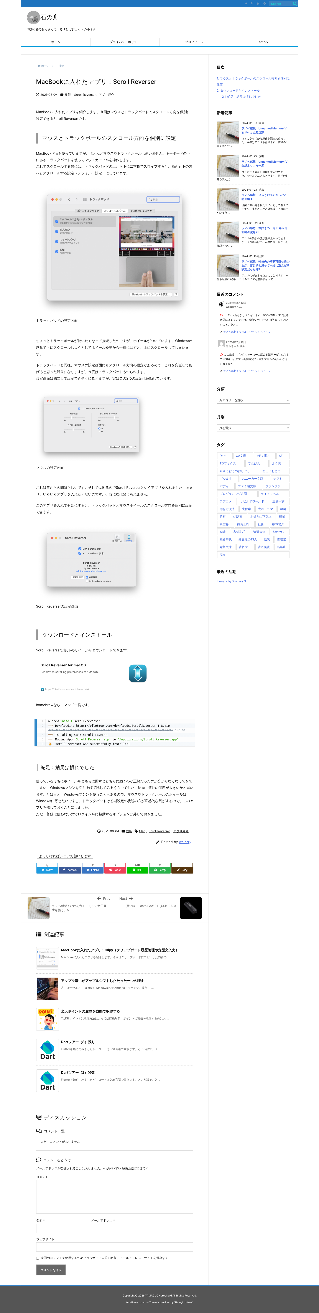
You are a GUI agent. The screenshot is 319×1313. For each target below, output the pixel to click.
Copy (189, 719)
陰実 (267, 539)
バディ (224, 486)
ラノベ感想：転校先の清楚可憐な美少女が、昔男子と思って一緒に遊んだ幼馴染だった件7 (265, 265)
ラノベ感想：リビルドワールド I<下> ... (246, 331)
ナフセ (278, 478)
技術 (61, 66)
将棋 (223, 516)
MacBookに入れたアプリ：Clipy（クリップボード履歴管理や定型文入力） (120, 950)
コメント (42, 1177)
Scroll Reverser (84, 94)
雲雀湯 (281, 539)
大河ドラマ (265, 509)
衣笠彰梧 (239, 531)
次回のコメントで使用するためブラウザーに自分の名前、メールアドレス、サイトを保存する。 (106, 1258)
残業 (282, 516)
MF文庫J (263, 455)
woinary (185, 842)
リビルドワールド (252, 501)
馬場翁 (281, 547)
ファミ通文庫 (247, 486)
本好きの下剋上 (260, 516)
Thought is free (183, 1302)
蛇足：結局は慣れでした (241, 96)
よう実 (276, 463)
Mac (142, 831)
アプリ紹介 (106, 94)
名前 (40, 1220)
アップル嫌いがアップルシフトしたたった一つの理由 (102, 980)
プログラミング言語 (233, 493)
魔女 (223, 554)
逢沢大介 (259, 531)
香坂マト (245, 547)
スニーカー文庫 (252, 478)
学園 (283, 509)
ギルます (226, 478)
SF (281, 455)
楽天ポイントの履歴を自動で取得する (90, 1011)
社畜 (261, 524)
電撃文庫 (226, 547)
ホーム (45, 66)
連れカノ (279, 531)
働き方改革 (227, 509)
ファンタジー (274, 486)
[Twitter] (246, 3)
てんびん (254, 463)
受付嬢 (246, 509)
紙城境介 (278, 524)
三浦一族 (278, 501)
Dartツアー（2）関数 (78, 1072)
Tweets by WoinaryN (231, 581)
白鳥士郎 (243, 524)
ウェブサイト (45, 1239)
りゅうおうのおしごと (235, 471)
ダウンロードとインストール (238, 90)
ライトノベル (270, 493)
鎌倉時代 (226, 539)
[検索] (295, 3)
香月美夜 (264, 547)
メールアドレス (103, 1220)
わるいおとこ (271, 471)
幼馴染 (237, 516)
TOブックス (228, 463)
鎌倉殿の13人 (247, 539)
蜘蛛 (223, 531)
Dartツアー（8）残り (78, 1042)
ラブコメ (226, 501)
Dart (223, 455)
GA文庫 (241, 455)
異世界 (224, 524)
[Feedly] (264, 3)
